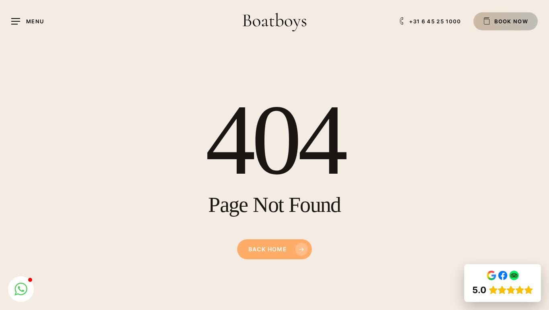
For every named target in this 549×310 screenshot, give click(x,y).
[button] (27, 21)
